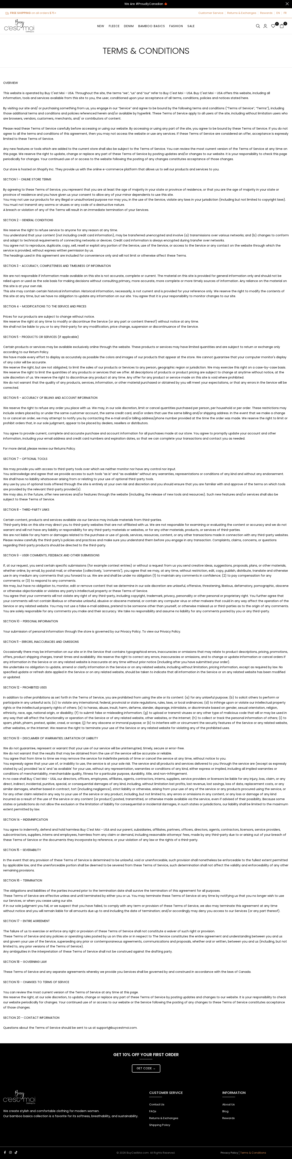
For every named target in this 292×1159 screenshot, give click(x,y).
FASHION (176, 26)
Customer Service (210, 13)
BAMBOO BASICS (151, 26)
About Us (228, 1104)
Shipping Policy (159, 1125)
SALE (191, 26)
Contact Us (156, 1104)
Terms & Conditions (253, 1153)
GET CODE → (146, 1068)
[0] (273, 26)
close (4, 3)
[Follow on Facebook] (5, 1152)
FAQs (152, 1111)
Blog (225, 1111)
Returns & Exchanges (241, 13)
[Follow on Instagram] (10, 1152)
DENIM (129, 26)
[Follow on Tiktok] (16, 1152)
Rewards (266, 13)
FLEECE (114, 26)
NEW (100, 26)
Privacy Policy (229, 1153)
